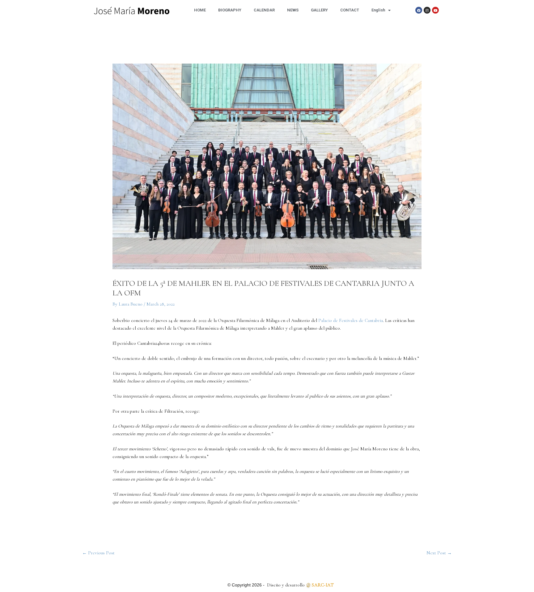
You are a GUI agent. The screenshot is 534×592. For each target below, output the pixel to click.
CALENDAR (264, 10)
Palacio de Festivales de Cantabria (350, 320)
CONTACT (349, 10)
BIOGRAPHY (229, 10)
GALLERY (319, 10)
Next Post (439, 553)
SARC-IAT (323, 585)
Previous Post (98, 553)
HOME (200, 10)
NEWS (293, 10)
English (378, 10)
